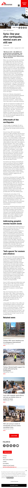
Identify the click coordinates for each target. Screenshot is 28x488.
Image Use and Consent (8, 465)
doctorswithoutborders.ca (9, 467)
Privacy (4, 457)
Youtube (17, 445)
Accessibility (6, 463)
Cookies (5, 461)
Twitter (14, 445)
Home (5, 30)
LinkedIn (10, 445)
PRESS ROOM (7, 452)
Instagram (7, 445)
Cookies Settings (14, 481)
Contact (5, 455)
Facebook (4, 445)
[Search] (26, 12)
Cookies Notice (10, 477)
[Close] (26, 470)
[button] (26, 14)
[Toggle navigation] (19, 5)
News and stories (10, 30)
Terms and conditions (8, 459)
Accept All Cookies (14, 485)
